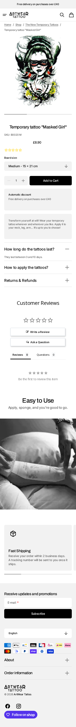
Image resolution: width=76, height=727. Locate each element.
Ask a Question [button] (39, 342)
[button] (4, 15)
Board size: (10, 157)
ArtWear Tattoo (22, 694)
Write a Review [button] (39, 332)
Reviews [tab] (17, 355)
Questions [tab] (43, 355)
